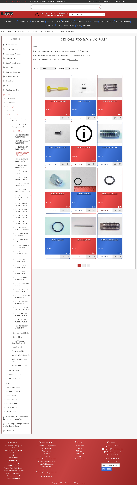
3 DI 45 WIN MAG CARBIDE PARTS (21, 321)
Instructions (61, 1)
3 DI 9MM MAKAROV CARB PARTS (22, 142)
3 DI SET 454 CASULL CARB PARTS (22, 297)
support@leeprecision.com (112, 449)
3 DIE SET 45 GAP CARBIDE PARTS (21, 178)
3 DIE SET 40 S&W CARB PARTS (21, 303)
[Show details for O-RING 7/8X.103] (57, 226)
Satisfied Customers (47, 464)
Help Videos (51, 1)
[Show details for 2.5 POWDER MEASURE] (57, 87)
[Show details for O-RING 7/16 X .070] (109, 179)
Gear (58, 26)
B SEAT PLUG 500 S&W (57, 147)
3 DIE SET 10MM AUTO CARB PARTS (22, 228)
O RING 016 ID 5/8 (84, 194)
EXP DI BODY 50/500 (110, 147)
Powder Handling (106, 21)
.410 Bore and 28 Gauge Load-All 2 (13, 447)
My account (80, 446)
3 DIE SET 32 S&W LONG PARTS (21, 327)
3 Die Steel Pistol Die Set (20, 333)
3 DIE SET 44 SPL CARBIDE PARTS (21, 222)
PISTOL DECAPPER (83, 240)
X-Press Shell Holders (13, 473)
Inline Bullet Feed (53, 21)
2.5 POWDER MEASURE (58, 101)
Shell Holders (10, 99)
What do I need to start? (46, 461)
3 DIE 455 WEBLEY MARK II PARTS (21, 291)
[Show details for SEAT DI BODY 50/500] (109, 226)
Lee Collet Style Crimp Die (21, 355)
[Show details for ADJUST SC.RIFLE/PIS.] (109, 87)
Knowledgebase (46, 476)
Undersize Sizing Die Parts (19, 360)
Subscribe (106, 469)
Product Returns (13, 465)
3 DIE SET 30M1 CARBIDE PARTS (21, 267)
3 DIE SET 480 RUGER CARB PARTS (22, 184)
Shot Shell (50, 26)
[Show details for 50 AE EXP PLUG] (83, 87)
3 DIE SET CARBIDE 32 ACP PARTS (22, 246)
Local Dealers (34, 1)
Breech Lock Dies (15, 378)
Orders (79, 448)
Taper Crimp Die (18, 351)
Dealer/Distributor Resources (46, 459)
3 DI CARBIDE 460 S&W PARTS (21, 172)
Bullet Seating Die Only (20, 365)
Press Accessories (12, 407)
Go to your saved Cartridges (54, 15)
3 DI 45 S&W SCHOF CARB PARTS (22, 166)
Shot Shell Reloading (13, 387)
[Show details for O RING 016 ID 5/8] (83, 179)
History (13, 455)
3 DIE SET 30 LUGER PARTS (22, 285)
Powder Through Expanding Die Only (19, 342)
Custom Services (68, 26)
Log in (98, 1)
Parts (79, 26)
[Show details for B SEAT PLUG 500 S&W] (57, 133)
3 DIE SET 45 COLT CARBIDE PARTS (21, 216)
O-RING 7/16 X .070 (109, 194)
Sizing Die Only (17, 347)
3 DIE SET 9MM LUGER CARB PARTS (22, 190)
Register (91, 1)
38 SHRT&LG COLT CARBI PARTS (21, 148)
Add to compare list (62, 118)
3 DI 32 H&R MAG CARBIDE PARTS (21, 315)
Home (2, 32)
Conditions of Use (13, 478)
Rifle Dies (12, 111)
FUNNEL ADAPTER (57, 194)
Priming (94, 21)
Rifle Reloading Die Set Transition (13, 451)
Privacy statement (13, 476)
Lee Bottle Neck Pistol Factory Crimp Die (19, 126)
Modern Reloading (123, 21)
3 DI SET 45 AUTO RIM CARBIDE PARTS (22, 309)
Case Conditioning (82, 21)
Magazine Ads (47, 467)
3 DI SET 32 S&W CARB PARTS (21, 279)
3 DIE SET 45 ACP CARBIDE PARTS (21, 210)
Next (88, 265)
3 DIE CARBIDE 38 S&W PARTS (21, 240)
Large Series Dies (15, 374)
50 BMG (8, 383)
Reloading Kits (11, 395)
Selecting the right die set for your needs (46, 473)
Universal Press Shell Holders (13, 471)
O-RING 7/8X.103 (57, 240)
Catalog (43, 1)
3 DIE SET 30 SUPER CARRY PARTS (22, 136)
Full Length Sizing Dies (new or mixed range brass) (16, 424)
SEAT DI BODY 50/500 (109, 240)
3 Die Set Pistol (17, 131)
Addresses (79, 451)
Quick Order (79, 459)
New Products (11, 21)
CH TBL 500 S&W (83, 147)
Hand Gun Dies (14, 115)
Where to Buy (46, 451)
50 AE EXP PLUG (84, 101)
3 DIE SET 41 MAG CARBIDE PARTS (21, 273)
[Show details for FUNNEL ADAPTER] (57, 179)
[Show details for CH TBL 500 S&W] (83, 133)
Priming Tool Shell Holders (13, 468)
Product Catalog (13, 463)
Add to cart (53, 118)
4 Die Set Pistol (17, 337)
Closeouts (87, 26)
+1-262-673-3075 (112, 446)
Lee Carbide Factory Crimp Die (19, 120)
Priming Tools (11, 411)
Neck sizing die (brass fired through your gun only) (15, 417)
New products (46, 448)
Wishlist (79, 456)
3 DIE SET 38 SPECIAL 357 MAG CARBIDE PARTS (22, 197)
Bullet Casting (67, 21)
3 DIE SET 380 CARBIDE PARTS (21, 261)
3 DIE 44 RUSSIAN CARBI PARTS (21, 160)
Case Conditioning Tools (14, 391)
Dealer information (46, 456)
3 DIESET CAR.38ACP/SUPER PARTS (21, 253)
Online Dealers (10, 1)
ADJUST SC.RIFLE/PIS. (110, 101)
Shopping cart (79, 454)
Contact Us (46, 454)
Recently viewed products (47, 446)
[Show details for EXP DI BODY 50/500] (109, 133)
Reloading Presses (38, 21)
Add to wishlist (67, 118)
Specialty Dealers (22, 1)
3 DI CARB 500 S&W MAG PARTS (22, 154)
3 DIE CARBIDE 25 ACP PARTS (21, 234)
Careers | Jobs (47, 469)
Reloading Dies (24, 21)
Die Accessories (14, 370)
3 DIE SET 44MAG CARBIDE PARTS (21, 204)
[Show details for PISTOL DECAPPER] (83, 226)
